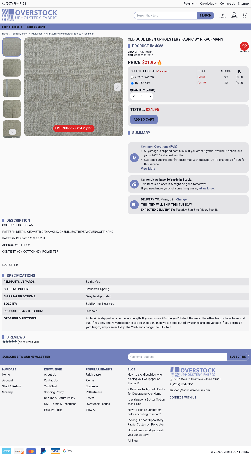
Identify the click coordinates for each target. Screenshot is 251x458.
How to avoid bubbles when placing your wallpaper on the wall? (145, 379)
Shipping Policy (54, 392)
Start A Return (11, 386)
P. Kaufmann (145, 51)
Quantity (142, 90)
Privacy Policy (53, 410)
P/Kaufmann (94, 392)
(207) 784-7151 (15, 3)
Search (205, 15)
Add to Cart (144, 119)
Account (7, 380)
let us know (206, 188)
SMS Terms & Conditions (60, 404)
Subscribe (238, 357)
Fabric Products (12, 26)
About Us (50, 374)
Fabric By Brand (35, 26)
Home (6, 374)
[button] (117, 86)
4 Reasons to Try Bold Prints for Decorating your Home (146, 391)
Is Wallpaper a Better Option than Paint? (146, 402)
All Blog (133, 440)
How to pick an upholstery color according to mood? (145, 412)
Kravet (90, 398)
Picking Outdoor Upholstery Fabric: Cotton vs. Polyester (146, 422)
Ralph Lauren (94, 374)
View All (91, 410)
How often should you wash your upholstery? (146, 433)
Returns (189, 3)
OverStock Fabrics (98, 404)
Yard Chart (50, 386)
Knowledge (207, 3)
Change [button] (181, 199)
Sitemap (243, 3)
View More (148, 168)
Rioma (90, 380)
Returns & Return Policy (59, 398)
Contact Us (227, 3)
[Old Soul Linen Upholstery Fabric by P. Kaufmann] (73, 86)
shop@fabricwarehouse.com (191, 390)
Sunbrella (92, 386)
